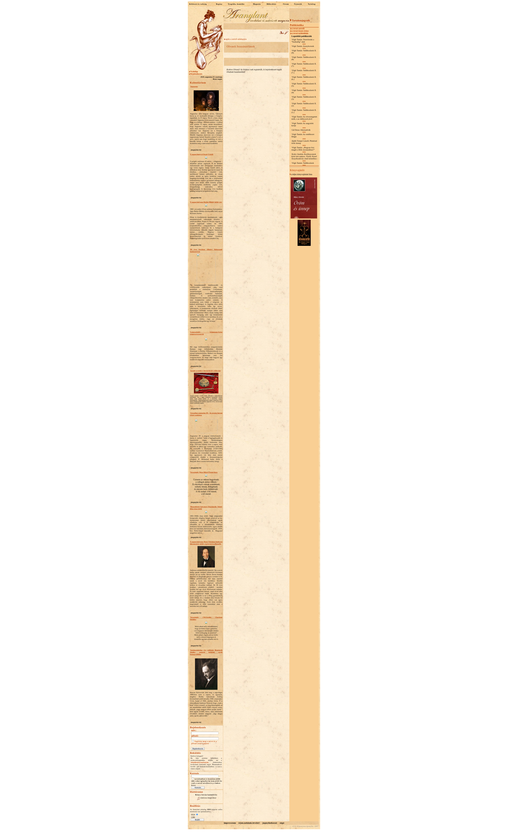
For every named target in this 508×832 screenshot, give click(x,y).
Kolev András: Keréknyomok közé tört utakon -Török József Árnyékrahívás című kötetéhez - (304, 156)
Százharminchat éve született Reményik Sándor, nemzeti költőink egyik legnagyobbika (206, 652)
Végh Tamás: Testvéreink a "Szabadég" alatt (302, 41)
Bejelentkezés (196, 74)
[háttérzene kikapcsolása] (208, 798)
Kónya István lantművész (206, 795)
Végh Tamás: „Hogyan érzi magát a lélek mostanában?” (303, 148)
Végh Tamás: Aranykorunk (303, 46)
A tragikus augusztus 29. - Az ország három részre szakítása (206, 414)
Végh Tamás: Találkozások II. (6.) (303, 78)
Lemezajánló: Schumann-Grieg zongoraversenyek (206, 333)
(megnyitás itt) (196, 150)
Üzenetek (298, 4)
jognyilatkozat (269, 823)
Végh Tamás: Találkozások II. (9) (303, 51)
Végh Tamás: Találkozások (303, 163)
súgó (282, 823)
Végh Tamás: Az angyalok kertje (302, 124)
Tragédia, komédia (236, 4)
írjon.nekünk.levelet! (249, 823)
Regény (219, 4)
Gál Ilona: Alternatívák (301, 130)
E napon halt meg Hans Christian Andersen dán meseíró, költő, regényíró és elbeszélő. (206, 543)
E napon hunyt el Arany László (201, 154)
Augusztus (194, 86)
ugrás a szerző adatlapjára (236, 39)
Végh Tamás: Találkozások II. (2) (303, 104)
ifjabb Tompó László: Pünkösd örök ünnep (304, 142)
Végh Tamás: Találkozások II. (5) (303, 85)
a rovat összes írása (300, 31)
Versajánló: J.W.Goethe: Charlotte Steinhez (206, 618)
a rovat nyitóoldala (299, 33)
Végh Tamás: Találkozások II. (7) (303, 65)
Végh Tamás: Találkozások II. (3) (303, 98)
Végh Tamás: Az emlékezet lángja (302, 135)
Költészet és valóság (198, 4)
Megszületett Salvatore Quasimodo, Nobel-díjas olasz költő (206, 508)
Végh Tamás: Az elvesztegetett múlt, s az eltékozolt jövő (304, 118)
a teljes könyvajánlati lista (301, 174)
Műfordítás (271, 4)
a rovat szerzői (297, 28)
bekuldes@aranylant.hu (199, 762)
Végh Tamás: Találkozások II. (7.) (303, 71)
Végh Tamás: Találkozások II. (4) (303, 91)
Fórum (286, 4)
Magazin (257, 4)
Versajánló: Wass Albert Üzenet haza (203, 472)
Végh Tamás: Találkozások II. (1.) (303, 111)
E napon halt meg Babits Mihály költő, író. (206, 202)
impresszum (230, 823)
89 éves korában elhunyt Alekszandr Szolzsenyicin (206, 250)
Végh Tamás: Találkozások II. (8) (303, 58)
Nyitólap (312, 4)
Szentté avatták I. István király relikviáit (205, 371)
